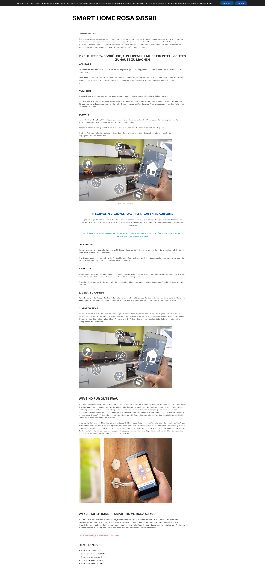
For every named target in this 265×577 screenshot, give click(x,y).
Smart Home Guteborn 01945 (92, 560)
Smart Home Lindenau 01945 (91, 551)
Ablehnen (241, 3)
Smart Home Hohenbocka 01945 (93, 554)
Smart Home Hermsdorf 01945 (92, 564)
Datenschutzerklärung (204, 3)
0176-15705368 (91, 545)
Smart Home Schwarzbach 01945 (93, 557)
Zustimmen (227, 3)
